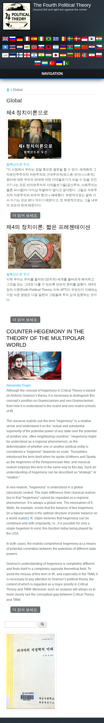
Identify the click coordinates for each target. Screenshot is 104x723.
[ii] (27, 518)
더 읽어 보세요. (26, 215)
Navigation (52, 74)
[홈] (16, 29)
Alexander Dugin (18, 385)
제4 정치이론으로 (27, 112)
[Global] (5, 41)
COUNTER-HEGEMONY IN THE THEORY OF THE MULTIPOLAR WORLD (45, 338)
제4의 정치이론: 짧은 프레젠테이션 (48, 227)
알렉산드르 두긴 (18, 164)
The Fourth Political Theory (62, 5)
